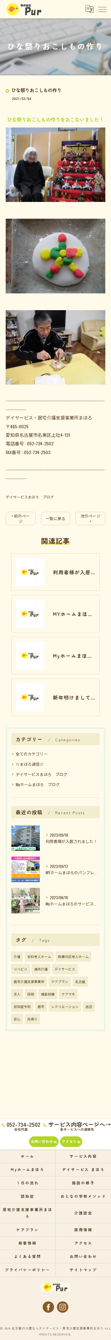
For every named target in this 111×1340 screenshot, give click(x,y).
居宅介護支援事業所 (29, 981)
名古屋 (80, 981)
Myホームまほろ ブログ (38, 784)
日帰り (32, 1019)
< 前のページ (20, 518)
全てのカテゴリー (32, 754)
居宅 (41, 1006)
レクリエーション (65, 1006)
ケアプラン (59, 981)
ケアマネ (68, 994)
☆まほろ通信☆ (30, 764)
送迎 (88, 1006)
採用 (30, 994)
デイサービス (65, 969)
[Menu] (102, 9)
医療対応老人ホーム (73, 956)
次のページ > (90, 518)
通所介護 (41, 969)
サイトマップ (83, 1269)
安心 (17, 1019)
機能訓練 (48, 994)
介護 (17, 956)
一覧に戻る (55, 518)
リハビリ (20, 969)
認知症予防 (22, 1006)
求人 (17, 994)
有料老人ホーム (39, 956)
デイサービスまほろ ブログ (30, 497)
